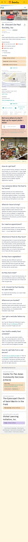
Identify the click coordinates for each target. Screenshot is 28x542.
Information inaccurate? (8, 113)
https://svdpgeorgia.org (8, 100)
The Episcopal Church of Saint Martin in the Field (14, 401)
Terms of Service (14, 132)
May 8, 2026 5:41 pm (9, 138)
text (10, 324)
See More (23, 39)
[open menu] (2, 2)
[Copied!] (24, 24)
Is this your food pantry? (20, 113)
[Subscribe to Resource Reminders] (2, 7)
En (24, 2)
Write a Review (8, 108)
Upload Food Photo (21, 108)
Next (23, 161)
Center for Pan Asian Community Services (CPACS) (13, 377)
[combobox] (4, 126)
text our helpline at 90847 (13, 355)
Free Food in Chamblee (10, 428)
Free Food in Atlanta (18, 431)
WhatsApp (15, 324)
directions (5, 94)
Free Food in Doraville (16, 430)
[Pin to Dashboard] (25, 7)
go (23, 126)
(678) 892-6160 (6, 98)
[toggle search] (5, 2)
